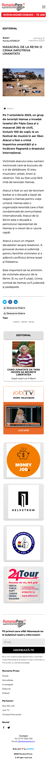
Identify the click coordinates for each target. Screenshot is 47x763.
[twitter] (5, 302)
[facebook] (11, 302)
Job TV (5, 710)
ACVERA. (30, 749)
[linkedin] (16, 302)
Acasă (5, 676)
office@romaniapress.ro (26, 741)
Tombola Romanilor (12, 714)
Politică (5, 693)
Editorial (6, 689)
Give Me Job (8, 706)
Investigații (7, 684)
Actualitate (7, 680)
